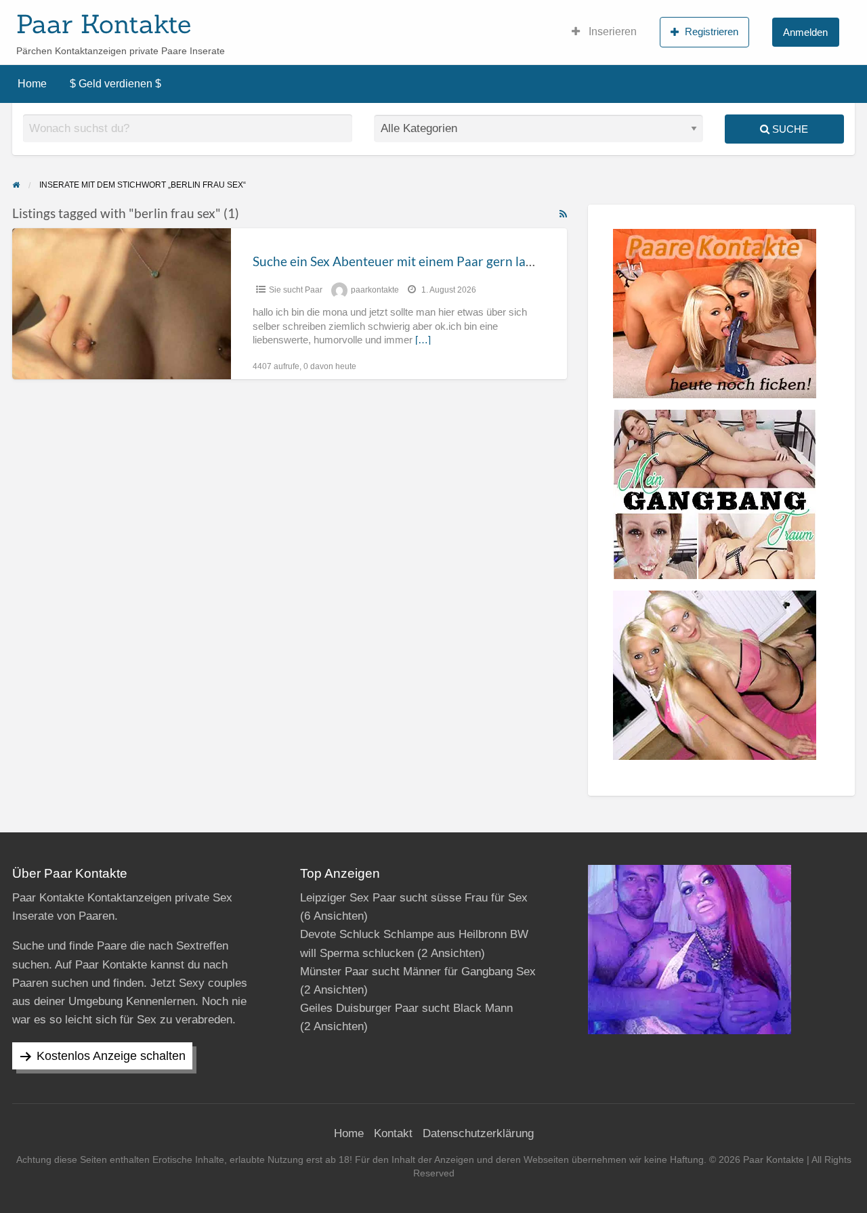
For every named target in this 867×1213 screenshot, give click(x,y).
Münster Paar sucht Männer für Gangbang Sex (418, 971)
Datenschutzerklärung (478, 1133)
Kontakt (393, 1133)
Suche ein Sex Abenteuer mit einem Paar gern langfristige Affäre (435, 261)
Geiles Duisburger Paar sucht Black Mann (406, 1008)
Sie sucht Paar (295, 290)
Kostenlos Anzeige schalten (111, 1056)
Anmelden (805, 32)
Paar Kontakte (103, 23)
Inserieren (611, 31)
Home (32, 83)
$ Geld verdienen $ (115, 83)
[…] (423, 340)
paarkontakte (375, 290)
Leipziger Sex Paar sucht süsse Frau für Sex (414, 897)
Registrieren (711, 31)
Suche (788, 129)
